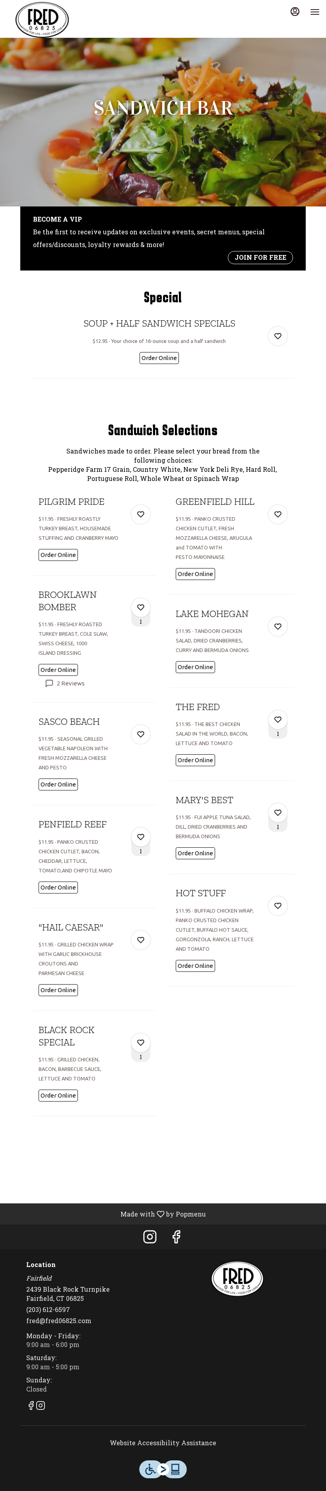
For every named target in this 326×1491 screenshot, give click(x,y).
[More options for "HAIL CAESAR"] (140, 940)
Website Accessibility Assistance (163, 1442)
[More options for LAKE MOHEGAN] (277, 626)
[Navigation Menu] (315, 12)
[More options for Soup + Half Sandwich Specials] (277, 336)
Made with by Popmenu (106, 1214)
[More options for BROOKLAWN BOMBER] (140, 607)
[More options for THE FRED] (277, 719)
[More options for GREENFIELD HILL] (277, 514)
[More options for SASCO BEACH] (140, 734)
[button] (163, 347)
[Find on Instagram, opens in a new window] (150, 1238)
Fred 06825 (237, 1279)
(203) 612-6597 (48, 1309)
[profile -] (295, 11)
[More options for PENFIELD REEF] (140, 837)
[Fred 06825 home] (42, 20)
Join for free (260, 257)
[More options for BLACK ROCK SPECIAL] (140, 1042)
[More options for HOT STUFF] (277, 905)
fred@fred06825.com (58, 1320)
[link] (159, 358)
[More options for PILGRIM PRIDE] (140, 514)
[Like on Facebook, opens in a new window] (176, 1238)
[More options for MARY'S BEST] (277, 812)
